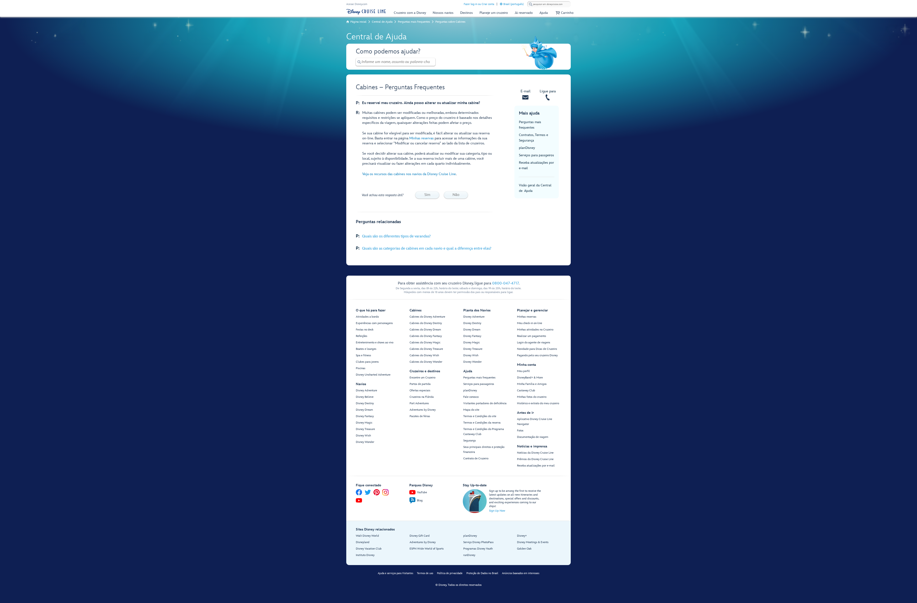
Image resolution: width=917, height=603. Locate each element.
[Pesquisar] (530, 4)
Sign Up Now (497, 511)
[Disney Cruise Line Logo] (366, 12)
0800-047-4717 (505, 283)
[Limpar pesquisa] (432, 62)
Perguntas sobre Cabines (450, 22)
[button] (564, 13)
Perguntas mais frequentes (414, 22)
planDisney (527, 148)
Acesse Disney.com (356, 4)
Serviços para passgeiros (536, 155)
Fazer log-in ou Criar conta (479, 4)
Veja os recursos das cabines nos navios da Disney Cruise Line (409, 174)
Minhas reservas (421, 138)
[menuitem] (501, 4)
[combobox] (549, 4)
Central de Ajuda (382, 22)
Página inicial (358, 22)
